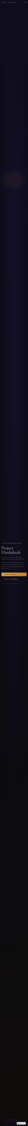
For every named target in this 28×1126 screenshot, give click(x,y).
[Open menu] (25, 2)
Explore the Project (10, 574)
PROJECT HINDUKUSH (8, 2)
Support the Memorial (11, 579)
